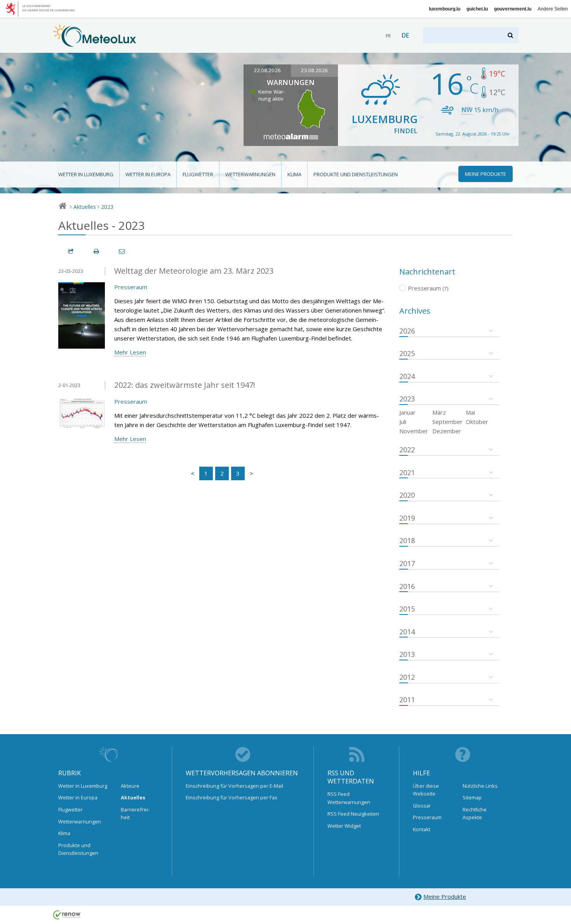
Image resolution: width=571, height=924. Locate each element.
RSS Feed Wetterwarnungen (348, 797)
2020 (407, 495)
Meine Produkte (444, 896)
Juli (402, 422)
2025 (407, 353)
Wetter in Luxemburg (85, 174)
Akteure (130, 785)
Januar (407, 412)
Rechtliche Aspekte (475, 813)
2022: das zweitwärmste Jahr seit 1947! (184, 385)
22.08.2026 (267, 70)
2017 (407, 563)
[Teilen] (71, 251)
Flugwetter (198, 174)
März (439, 412)
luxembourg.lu (444, 9)
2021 (407, 472)
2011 (407, 699)
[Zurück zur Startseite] (94, 43)
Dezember (446, 431)
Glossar (422, 805)
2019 (407, 518)
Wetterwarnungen (250, 174)
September (447, 422)
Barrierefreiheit (135, 813)
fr (388, 36)
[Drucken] (97, 251)
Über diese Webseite (426, 789)
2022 (407, 449)
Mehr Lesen (130, 352)
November (413, 431)
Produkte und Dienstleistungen (355, 174)
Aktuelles (84, 206)
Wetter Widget (344, 825)
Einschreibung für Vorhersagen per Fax (231, 797)
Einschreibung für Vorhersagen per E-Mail (234, 785)
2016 (407, 586)
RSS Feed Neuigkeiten (353, 813)
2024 (407, 376)
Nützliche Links (480, 785)
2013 (407, 654)
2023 (107, 206)
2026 (407, 330)
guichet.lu (477, 9)
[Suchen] (511, 35)
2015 (407, 608)
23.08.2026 (314, 70)
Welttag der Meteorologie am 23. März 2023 (193, 271)
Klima (294, 174)
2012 (407, 677)
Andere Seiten (553, 9)
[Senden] (122, 251)
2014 (407, 631)
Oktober (477, 422)
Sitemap (472, 797)
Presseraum (130, 287)
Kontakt (421, 829)
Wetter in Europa (148, 174)
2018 (407, 540)
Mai (470, 412)
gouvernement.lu (512, 9)
